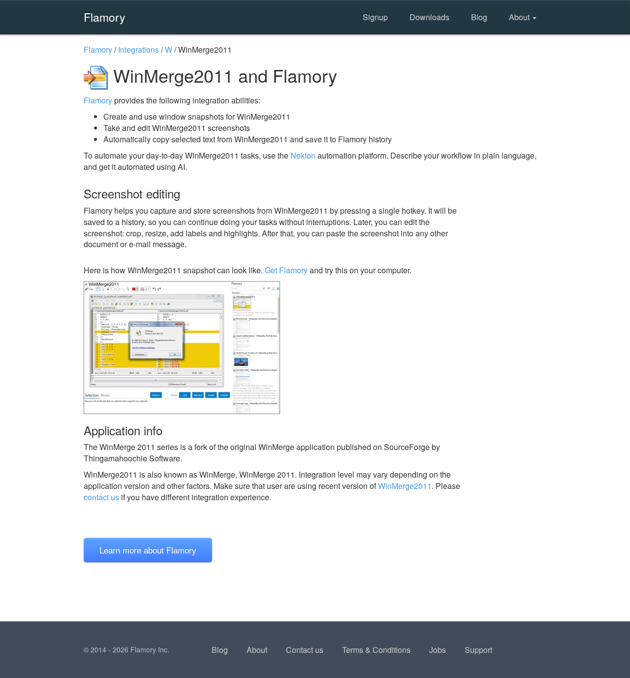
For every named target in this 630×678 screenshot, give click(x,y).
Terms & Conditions (376, 649)
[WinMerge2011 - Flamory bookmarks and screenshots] (275, 347)
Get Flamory (286, 270)
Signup (375, 17)
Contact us (304, 649)
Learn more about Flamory (147, 550)
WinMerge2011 (405, 485)
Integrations (138, 49)
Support (478, 649)
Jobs (437, 649)
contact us (101, 497)
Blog (479, 17)
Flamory (105, 17)
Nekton (302, 155)
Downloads (429, 17)
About (520, 17)
